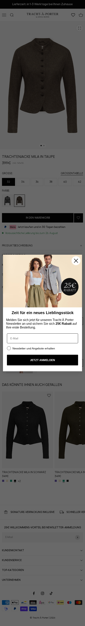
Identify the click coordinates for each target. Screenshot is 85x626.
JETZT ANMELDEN (42, 360)
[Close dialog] (76, 260)
